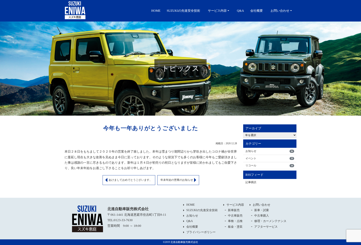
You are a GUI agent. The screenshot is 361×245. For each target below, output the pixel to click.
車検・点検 (235, 221)
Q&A (240, 10)
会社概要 (256, 10)
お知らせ (269, 151)
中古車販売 (235, 215)
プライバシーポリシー (201, 232)
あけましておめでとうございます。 (130, 179)
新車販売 (234, 210)
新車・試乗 (261, 210)
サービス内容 (217, 10)
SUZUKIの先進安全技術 (183, 10)
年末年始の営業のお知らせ (176, 179)
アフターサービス (266, 226)
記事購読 (250, 182)
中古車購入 (261, 215)
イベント (269, 158)
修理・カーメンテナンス (270, 221)
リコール (269, 165)
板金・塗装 (235, 226)
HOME (155, 10)
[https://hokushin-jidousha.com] (75, 10)
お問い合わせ (280, 10)
